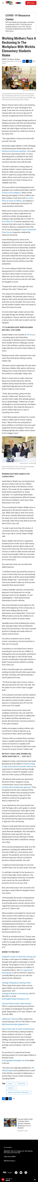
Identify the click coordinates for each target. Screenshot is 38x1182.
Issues (10, 1083)
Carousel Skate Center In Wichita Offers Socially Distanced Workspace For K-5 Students (25, 1123)
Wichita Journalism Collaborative (18, 1092)
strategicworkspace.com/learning (15, 993)
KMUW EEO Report (9, 1161)
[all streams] (35, 1179)
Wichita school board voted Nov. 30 (15, 151)
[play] (3, 1180)
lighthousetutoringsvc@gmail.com (15, 1024)
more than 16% (8, 221)
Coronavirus (21, 1083)
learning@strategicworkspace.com (15, 999)
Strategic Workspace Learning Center (16, 983)
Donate (31, 3)
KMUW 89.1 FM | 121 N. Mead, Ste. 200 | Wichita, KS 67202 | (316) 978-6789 (18, 1151)
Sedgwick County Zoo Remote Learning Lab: (19, 957)
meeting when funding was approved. (16, 787)
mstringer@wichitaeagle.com (13, 1060)
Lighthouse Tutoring (9, 1019)
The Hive (30, 335)
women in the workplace (11, 193)
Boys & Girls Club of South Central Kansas (18, 1029)
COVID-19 (11, 1088)
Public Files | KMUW (9, 1156)
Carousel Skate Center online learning (16, 1003)
